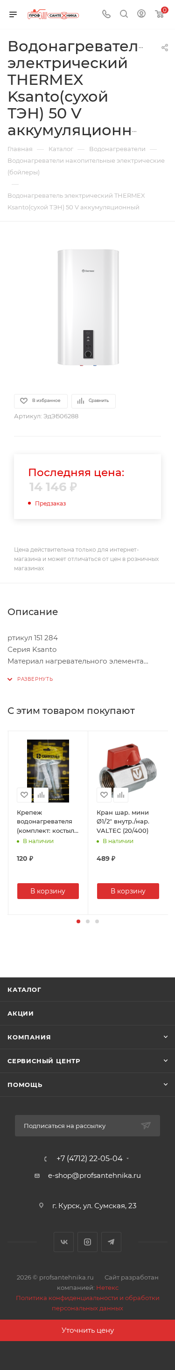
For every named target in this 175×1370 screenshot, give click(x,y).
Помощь (24, 1084)
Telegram (111, 1242)
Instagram (87, 1242)
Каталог (24, 989)
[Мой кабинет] (141, 14)
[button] (78, 921)
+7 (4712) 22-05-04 (89, 1158)
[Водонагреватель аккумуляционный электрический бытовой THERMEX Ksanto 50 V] (88, 307)
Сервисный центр (43, 1061)
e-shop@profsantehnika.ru (94, 1175)
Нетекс (107, 1287)
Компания (29, 1037)
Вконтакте (64, 1242)
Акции (20, 1013)
